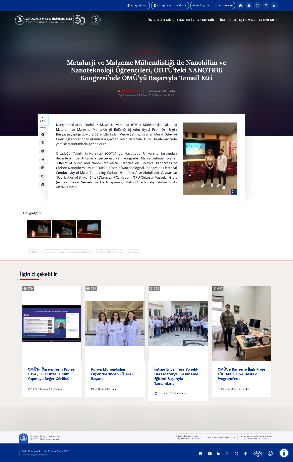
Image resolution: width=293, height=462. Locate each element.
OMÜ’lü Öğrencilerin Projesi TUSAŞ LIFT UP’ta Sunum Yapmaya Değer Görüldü (51, 374)
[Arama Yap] (266, 5)
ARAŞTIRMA (243, 20)
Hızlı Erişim (226, 5)
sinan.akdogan (129, 90)
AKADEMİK (205, 20)
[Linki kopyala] (42, 176)
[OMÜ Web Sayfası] (50, 20)
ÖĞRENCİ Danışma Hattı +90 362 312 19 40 (188, 437)
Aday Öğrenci (139, 5)
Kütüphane (164, 5)
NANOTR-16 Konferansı (111, 251)
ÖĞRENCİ (184, 20)
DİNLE (42, 121)
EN (274, 5)
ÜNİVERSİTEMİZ (159, 20)
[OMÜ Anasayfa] (240, 5)
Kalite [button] (180, 5)
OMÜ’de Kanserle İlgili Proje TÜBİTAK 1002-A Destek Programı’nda (241, 374)
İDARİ (224, 20)
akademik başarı (148, 52)
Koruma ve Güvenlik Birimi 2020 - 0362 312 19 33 (256, 437)
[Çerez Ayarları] (270, 453)
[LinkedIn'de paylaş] (42, 167)
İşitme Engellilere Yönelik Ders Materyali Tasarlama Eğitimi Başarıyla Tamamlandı (176, 376)
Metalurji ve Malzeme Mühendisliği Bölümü (68, 251)
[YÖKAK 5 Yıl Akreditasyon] (96, 20)
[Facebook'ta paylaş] (42, 134)
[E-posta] (248, 5)
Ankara (135, 251)
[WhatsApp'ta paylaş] (42, 151)
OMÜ (34, 251)
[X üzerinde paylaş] (42, 142)
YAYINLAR (266, 20)
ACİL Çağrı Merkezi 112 (221, 437)
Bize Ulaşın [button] (199, 5)
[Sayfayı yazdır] (42, 184)
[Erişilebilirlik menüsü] (284, 453)
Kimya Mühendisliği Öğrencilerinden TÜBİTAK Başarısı (112, 374)
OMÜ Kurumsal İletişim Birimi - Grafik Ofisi (45, 451)
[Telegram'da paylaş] (42, 159)
